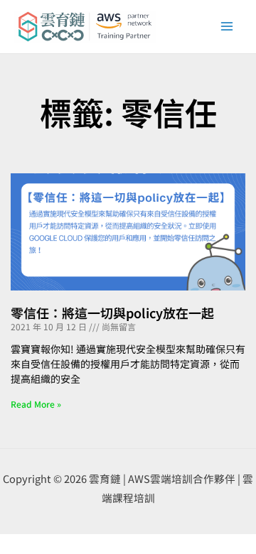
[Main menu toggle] (227, 26)
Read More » (36, 404)
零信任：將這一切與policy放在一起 (112, 312)
